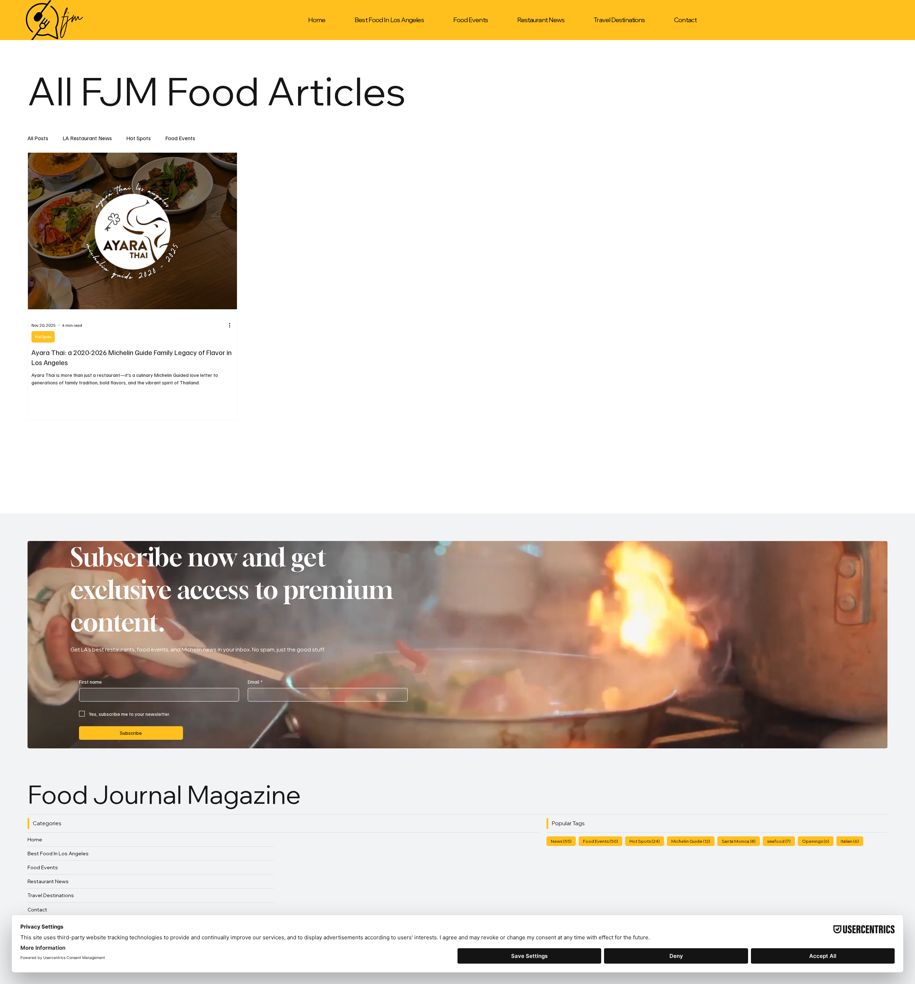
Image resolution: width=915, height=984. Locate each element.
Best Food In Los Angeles (58, 853)
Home (35, 839)
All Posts (38, 138)
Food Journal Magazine (167, 794)
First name (90, 682)
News (563, 841)
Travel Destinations (51, 895)
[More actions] (232, 325)
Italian (852, 841)
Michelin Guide (692, 841)
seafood (781, 841)
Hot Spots (138, 138)
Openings (818, 841)
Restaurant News (48, 881)
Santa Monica (741, 841)
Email (255, 682)
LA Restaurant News (87, 138)
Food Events (180, 138)
